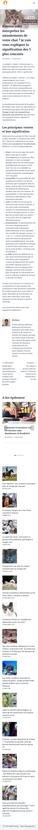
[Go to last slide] (5, 427)
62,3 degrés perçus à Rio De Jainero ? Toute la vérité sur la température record (28, 371)
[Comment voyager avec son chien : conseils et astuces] (19, 500)
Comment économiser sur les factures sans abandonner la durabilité (18, 430)
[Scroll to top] (33, 827)
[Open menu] (34, 3)
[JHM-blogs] (6, 3)
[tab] (15, 455)
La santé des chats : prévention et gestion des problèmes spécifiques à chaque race (17, 539)
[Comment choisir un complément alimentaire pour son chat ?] (19, 609)
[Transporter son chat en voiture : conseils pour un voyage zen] (19, 556)
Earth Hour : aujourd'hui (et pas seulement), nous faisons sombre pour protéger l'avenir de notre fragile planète (9, 374)
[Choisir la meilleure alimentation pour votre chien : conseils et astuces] (19, 583)
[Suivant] (32, 427)
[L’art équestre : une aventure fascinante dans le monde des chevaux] (19, 473)
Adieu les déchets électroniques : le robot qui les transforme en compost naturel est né (17, 712)
